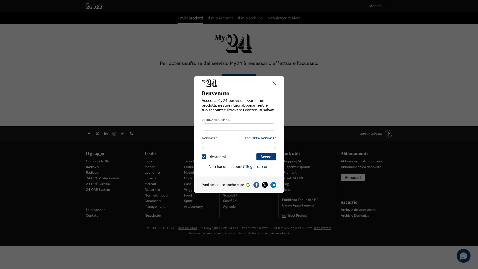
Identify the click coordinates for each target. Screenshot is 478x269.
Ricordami (217, 156)
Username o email (216, 120)
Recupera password (260, 138)
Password (209, 138)
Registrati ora (258, 166)
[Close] (274, 83)
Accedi (266, 156)
